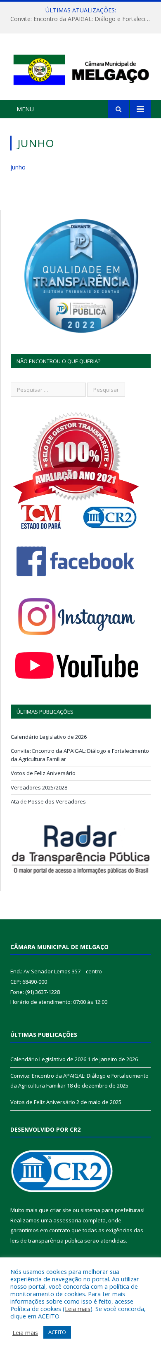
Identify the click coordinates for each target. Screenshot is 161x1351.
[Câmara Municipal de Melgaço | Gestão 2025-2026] (80, 68)
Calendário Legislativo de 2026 (49, 736)
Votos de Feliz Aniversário (43, 773)
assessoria (67, 1220)
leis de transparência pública (46, 1240)
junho (18, 167)
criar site (60, 1210)
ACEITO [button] (57, 1332)
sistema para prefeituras (111, 1210)
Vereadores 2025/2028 (39, 787)
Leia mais (77, 1308)
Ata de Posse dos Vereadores (48, 801)
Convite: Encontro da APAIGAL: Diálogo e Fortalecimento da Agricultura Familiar (82, 19)
